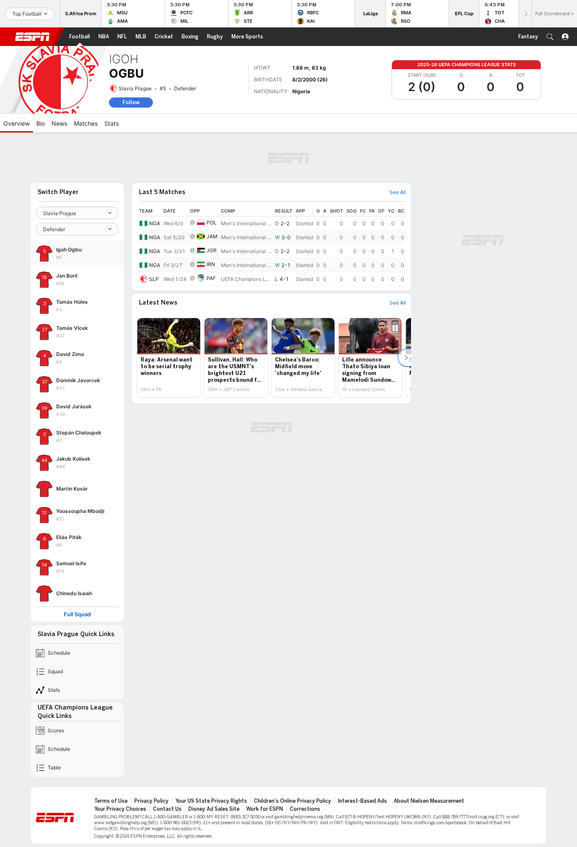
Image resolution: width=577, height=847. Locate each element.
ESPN (32, 36)
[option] (168, 357)
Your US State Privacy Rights (211, 801)
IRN (211, 264)
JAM (212, 236)
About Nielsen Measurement (429, 801)
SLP (154, 279)
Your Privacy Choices (120, 809)
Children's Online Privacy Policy (292, 801)
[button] (550, 36)
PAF (211, 278)
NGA (154, 223)
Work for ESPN (264, 809)
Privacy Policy (151, 801)
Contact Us (167, 809)
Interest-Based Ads (362, 801)
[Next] (525, 13)
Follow (131, 102)
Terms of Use (111, 801)
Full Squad (77, 614)
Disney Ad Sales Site (214, 809)
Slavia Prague (135, 88)
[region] (271, 246)
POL (212, 222)
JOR (212, 250)
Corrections (305, 809)
